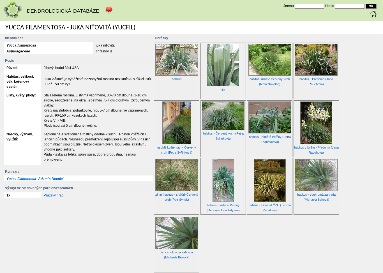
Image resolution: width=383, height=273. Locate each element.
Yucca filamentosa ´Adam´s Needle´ (35, 179)
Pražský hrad (54, 195)
